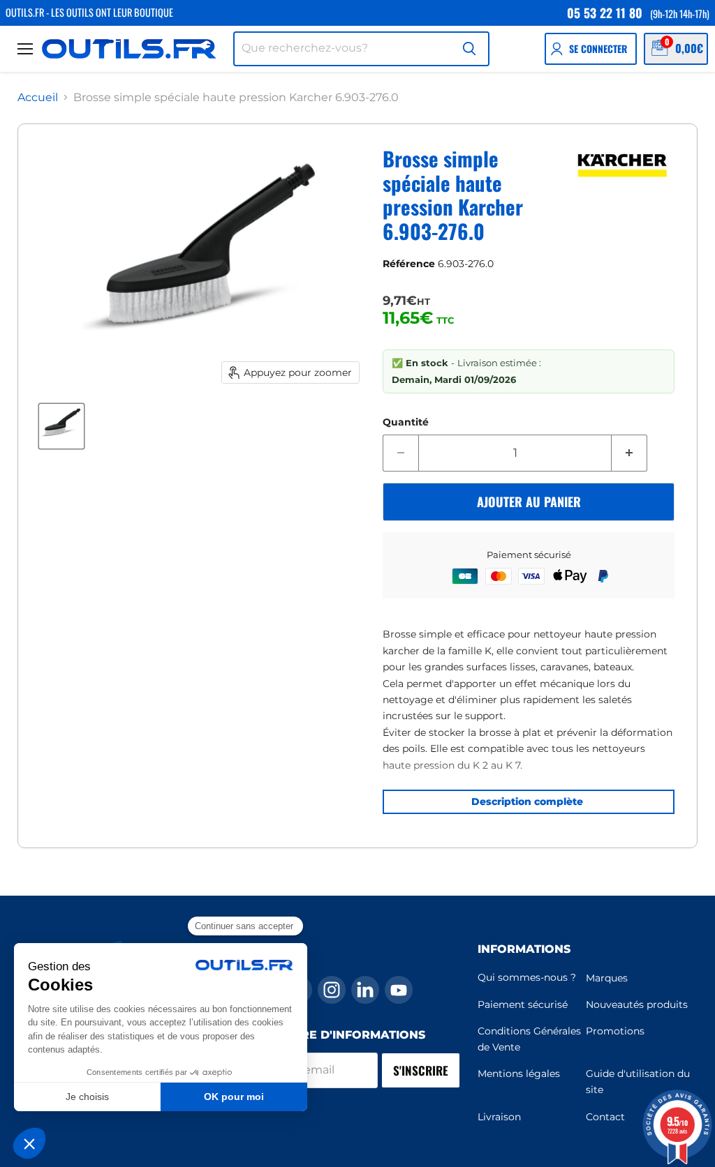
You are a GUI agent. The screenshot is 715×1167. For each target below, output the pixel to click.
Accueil (37, 97)
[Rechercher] (469, 49)
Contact (605, 1116)
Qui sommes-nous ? (527, 977)
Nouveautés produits (637, 1004)
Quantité (406, 422)
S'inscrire (420, 1070)
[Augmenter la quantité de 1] (629, 453)
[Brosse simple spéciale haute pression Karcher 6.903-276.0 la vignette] (61, 426)
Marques (607, 978)
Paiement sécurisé (523, 1004)
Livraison (499, 1116)
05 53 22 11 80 (604, 12)
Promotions (615, 1031)
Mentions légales (519, 1073)
